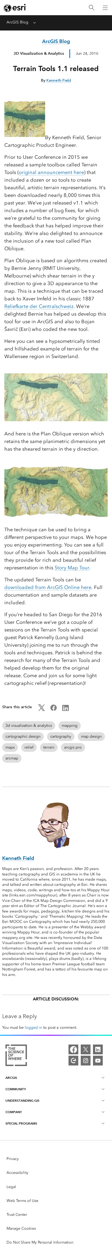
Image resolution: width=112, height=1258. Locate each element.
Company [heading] (13, 1112)
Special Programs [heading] (21, 1123)
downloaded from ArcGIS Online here (47, 587)
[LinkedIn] (98, 1049)
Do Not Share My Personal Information (40, 1242)
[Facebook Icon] (53, 709)
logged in (33, 1027)
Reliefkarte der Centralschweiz (38, 306)
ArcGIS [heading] (11, 1078)
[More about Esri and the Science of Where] (16, 1056)
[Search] (91, 7)
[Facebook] (73, 1049)
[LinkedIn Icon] (65, 709)
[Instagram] (86, 1060)
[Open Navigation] (105, 7)
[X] (86, 1049)
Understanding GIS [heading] (22, 1100)
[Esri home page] (15, 8)
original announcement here (51, 172)
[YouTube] (98, 1060)
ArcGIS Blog (17, 22)
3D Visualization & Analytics (39, 53)
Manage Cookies (21, 1228)
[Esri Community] (73, 1060)
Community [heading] (15, 1089)
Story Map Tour (72, 568)
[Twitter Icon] (41, 709)
